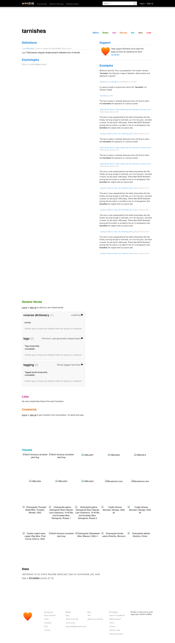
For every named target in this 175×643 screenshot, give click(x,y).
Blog (67, 615)
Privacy (112, 626)
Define (96, 32)
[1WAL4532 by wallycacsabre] (88, 480)
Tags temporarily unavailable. (32, 347)
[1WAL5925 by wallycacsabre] (114, 454)
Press (46, 619)
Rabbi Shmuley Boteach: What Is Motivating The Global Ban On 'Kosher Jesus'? (125, 109)
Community (42, 3)
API (89, 615)
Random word (72, 3)
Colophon (48, 622)
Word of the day (57, 3)
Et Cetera (113, 611)
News (68, 611)
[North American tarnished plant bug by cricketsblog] (35, 455)
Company (48, 611)
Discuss (123, 32)
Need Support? (115, 619)
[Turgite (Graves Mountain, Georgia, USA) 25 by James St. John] (140, 509)
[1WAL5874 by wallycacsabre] (140, 454)
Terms (111, 622)
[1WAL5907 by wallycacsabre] (88, 454)
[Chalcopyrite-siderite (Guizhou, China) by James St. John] (140, 534)
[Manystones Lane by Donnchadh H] (114, 480)
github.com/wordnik (95, 619)
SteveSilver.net (104, 96)
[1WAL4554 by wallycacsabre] (35, 480)
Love (149, 32)
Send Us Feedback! (117, 615)
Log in (24, 307)
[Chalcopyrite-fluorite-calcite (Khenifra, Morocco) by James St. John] (113, 534)
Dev (89, 611)
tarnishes (115, 54)
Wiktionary (30, 48)
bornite (28, 322)
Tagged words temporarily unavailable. (36, 373)
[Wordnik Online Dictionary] (28, 3)
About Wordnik (50, 615)
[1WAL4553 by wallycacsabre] (61, 480)
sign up (33, 307)
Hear (140, 32)
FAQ (46, 626)
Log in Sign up (146, 3)
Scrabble (34, 578)
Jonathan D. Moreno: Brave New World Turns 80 (116, 134)
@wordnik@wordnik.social (76, 626)
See (133, 32)
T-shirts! (47, 630)
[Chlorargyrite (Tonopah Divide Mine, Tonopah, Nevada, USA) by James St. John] (35, 509)
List (114, 32)
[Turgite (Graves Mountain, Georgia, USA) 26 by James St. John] (113, 509)
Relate (105, 32)
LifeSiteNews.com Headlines (109, 82)
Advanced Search (116, 633)
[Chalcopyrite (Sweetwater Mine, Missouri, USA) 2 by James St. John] (87, 534)
